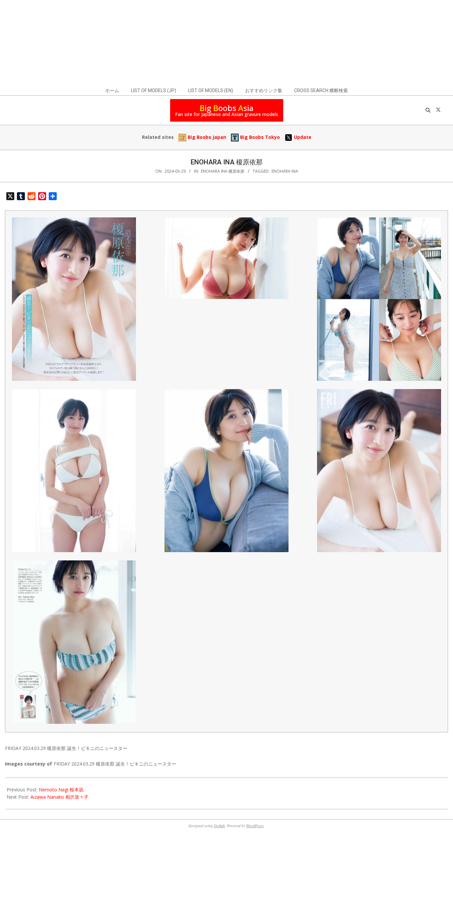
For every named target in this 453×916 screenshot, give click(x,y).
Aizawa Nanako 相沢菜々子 (60, 797)
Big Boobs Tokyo (259, 137)
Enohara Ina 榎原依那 (222, 171)
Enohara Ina (285, 171)
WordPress (255, 825)
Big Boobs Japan (206, 137)
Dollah (219, 825)
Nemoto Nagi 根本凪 (61, 789)
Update (301, 137)
